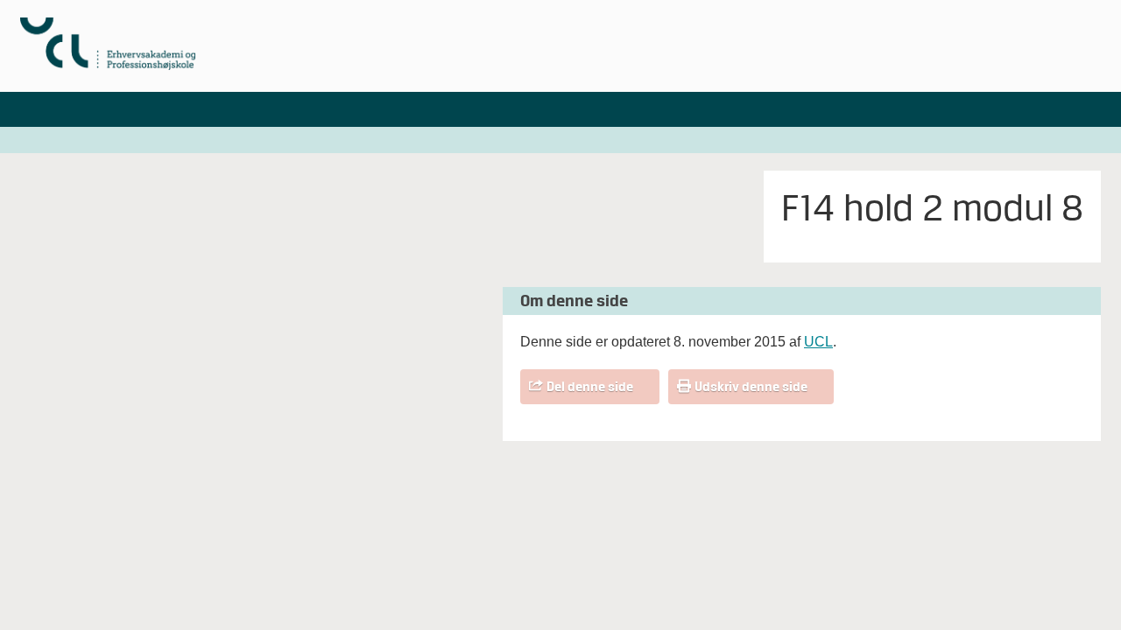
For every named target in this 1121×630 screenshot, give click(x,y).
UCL (818, 341)
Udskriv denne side (750, 387)
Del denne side (589, 387)
